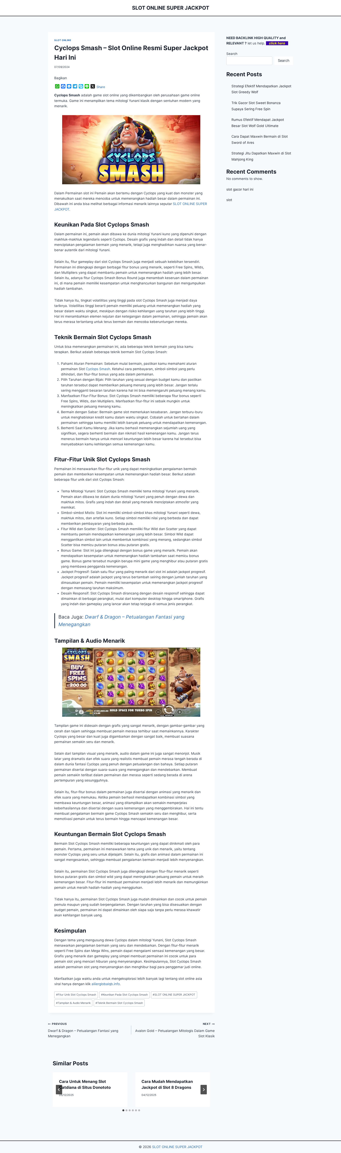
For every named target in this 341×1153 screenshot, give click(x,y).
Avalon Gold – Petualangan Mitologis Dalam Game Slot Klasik (175, 1030)
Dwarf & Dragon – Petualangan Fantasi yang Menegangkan (83, 1030)
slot (229, 200)
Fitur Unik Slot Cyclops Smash (76, 994)
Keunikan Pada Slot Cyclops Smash (124, 994)
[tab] (123, 1110)
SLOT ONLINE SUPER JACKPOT (174, 994)
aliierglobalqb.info (106, 984)
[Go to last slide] (59, 1089)
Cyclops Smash (98, 369)
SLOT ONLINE (62, 40)
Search (231, 54)
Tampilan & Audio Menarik (73, 1002)
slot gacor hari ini (239, 189)
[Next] (203, 1089)
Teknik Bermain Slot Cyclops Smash (119, 1002)
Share (100, 87)
